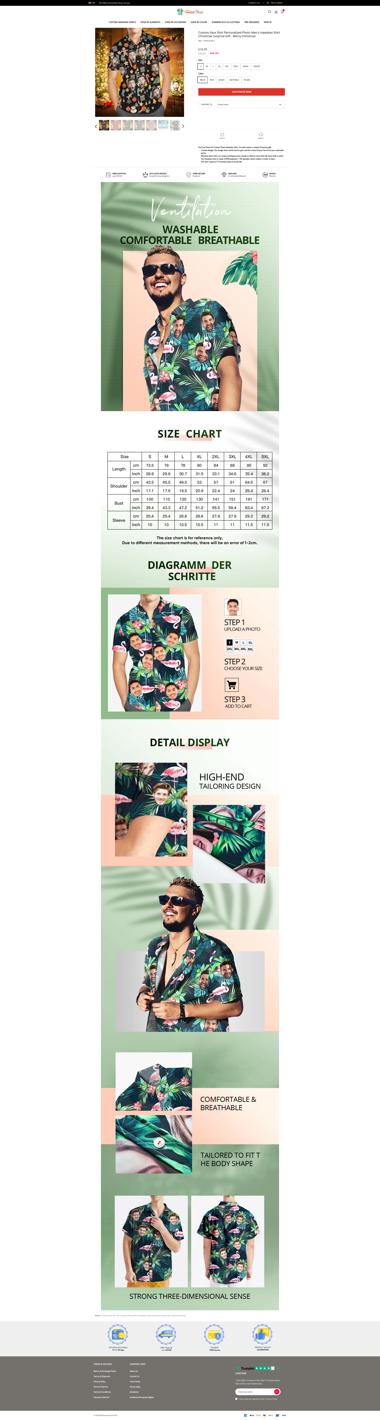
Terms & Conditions (102, 1392)
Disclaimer (134, 1392)
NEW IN (267, 22)
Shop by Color (199, 22)
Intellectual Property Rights (142, 1397)
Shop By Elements (150, 22)
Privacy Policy (100, 1381)
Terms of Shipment (102, 1376)
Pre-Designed (251, 22)
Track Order (276, 3)
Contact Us (134, 1376)
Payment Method (101, 1397)
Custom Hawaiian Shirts (122, 22)
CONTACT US (254, 3)
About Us (134, 1371)
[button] (102, 72)
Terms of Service (101, 1387)
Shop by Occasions (175, 22)
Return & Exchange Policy (105, 1371)
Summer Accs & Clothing (226, 22)
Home (97, 1315)
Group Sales (135, 1387)
